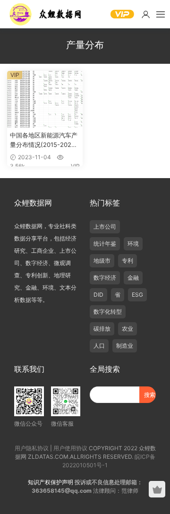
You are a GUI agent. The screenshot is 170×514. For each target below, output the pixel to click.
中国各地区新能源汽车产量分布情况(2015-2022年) (43, 140)
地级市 (102, 260)
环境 (133, 243)
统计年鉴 (105, 243)
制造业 (124, 345)
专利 (127, 260)
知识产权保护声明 (50, 482)
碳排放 (102, 328)
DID (98, 294)
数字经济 (105, 277)
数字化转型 (108, 311)
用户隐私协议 (32, 448)
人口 (99, 345)
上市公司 (105, 226)
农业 (127, 328)
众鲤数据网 (46, 14)
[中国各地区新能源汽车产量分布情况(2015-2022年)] (45, 99)
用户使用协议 (70, 448)
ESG (137, 294)
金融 (133, 277)
